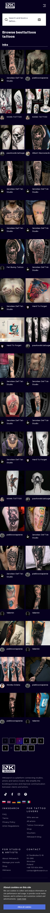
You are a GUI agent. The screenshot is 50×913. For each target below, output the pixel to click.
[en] (9, 802)
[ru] (24, 802)
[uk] (19, 802)
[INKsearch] (10, 5)
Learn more (21, 899)
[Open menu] (44, 5)
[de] (14, 802)
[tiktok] (5, 794)
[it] (29, 802)
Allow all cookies (24, 907)
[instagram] (19, 794)
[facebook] (12, 794)
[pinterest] (25, 794)
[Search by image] (39, 19)
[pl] (4, 802)
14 (17, 748)
